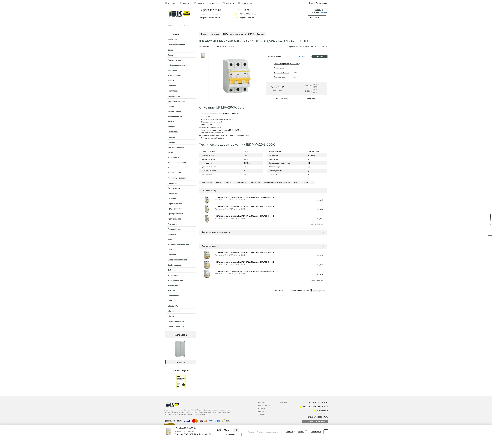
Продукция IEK (241, 183)
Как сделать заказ (271, 432)
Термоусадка (174, 275)
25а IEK (305, 183)
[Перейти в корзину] (309, 11)
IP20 (309, 167)
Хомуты (171, 291)
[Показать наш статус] (181, 381)
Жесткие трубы (174, 75)
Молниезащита (174, 173)
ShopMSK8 (322, 410)
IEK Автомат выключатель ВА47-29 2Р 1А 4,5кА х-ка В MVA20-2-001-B (244, 253)
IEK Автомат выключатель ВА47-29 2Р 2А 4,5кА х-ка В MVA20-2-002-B (244, 262)
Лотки (170, 152)
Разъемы (172, 234)
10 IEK (296, 183)
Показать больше (316, 225)
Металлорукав (174, 168)
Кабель (171, 106)
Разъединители (174, 229)
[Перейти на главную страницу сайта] (179, 14)
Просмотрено (316, 432)
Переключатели (175, 203)
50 (309, 174)
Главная (204, 34)
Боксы (170, 50)
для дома (311, 155)
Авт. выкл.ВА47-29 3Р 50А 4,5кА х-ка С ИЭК (193, 434)
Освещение (173, 193)
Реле (170, 239)
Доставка (214, 3)
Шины (170, 301)
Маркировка (173, 157)
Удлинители (173, 285)
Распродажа (263, 402)
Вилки (170, 55)
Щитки (171, 316)
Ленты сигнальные (176, 147)
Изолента (172, 86)
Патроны (172, 198)
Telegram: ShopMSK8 (246, 18)
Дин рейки (172, 70)
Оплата (200, 3)
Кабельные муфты (176, 116)
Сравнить (289, 432)
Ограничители (174, 188)
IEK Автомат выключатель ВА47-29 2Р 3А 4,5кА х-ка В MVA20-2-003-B (244, 271)
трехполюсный (313, 151)
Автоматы (172, 40)
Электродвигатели (176, 321)
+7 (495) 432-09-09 (210, 10)
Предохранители (175, 209)
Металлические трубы (177, 163)
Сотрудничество (264, 405)
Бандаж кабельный (176, 45)
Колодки (171, 127)
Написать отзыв (279, 290)
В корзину (311, 98)
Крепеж (171, 142)
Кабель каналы (174, 111)
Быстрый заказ (281, 98)
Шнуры (171, 311)
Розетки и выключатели (178, 244)
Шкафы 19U (173, 306)
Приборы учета (174, 219)
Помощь (171, 3)
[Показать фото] (203, 55)
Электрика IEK (206, 183)
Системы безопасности (178, 260)
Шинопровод (173, 296)
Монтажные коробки (177, 178)
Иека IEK (228, 183)
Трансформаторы (175, 280)
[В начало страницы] (326, 431)
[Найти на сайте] (324, 25)
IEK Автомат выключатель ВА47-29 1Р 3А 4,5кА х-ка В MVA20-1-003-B (244, 207)
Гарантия (186, 3)
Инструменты (174, 96)
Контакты (230, 3)
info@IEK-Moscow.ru (317, 416)
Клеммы (171, 122)
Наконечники (174, 183)
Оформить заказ (317, 17)
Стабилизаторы (174, 265)
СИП (170, 250)
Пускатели (172, 224)
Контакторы (173, 132)
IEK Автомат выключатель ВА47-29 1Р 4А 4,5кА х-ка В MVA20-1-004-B (244, 216)
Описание (251, 432)
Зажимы (171, 81)
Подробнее (180, 362)
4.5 (309, 163)
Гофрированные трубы (177, 65)
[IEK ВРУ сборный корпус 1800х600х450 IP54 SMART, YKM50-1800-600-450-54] (170, 349)
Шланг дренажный (176, 326)
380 (309, 159)
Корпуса (171, 137)
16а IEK (218, 183)
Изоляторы (173, 91)
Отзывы (260, 432)
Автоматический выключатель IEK (277, 183)
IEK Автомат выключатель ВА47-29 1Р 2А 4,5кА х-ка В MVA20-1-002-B (244, 197)
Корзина (301, 432)
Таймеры (172, 270)
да (245, 174)
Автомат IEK (255, 183)
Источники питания (176, 101)
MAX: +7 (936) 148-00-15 (248, 14)
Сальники (172, 255)
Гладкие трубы (174, 60)
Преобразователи (175, 214)
